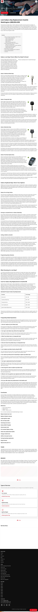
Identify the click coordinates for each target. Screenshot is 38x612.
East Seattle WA (3, 573)
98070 (2, 584)
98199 (2, 596)
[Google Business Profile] (9, 605)
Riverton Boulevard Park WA (6, 565)
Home (2, 553)
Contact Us (3, 559)
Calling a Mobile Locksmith (10, 47)
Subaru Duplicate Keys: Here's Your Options (11, 43)
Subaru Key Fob (8, 41)
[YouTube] (2, 605)
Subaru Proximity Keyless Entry (10, 42)
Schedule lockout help (6, 496)
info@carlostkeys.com (7, 601)
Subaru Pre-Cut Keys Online (10, 44)
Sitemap (2, 562)
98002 (2, 586)
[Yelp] (7, 605)
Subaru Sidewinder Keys (9, 40)
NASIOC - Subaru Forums (7, 410)
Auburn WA (3, 567)
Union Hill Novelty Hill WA (5, 574)
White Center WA (4, 571)
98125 (2, 595)
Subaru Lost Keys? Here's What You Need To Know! (12, 36)
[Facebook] (4, 605)
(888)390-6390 (5, 600)
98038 (2, 587)
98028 (2, 590)
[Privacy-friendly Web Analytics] (19, 611)
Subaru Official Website (7, 407)
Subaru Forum (5, 408)
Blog (1, 557)
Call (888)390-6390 (12, 12)
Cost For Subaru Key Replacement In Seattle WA (12, 49)
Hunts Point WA (3, 568)
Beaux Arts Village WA (4, 579)
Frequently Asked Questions (8, 50)
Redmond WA (3, 570)
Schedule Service (4, 12)
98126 (2, 589)
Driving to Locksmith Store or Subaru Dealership (13, 45)
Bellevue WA (3, 577)
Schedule (2, 556)
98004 (2, 592)
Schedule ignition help (6, 515)
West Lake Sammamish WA (5, 576)
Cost (1, 554)
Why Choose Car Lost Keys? (8, 48)
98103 (2, 593)
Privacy (2, 560)
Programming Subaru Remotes (10, 46)
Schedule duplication (5, 505)
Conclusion (6, 51)
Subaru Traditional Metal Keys (10, 37)
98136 (2, 583)
